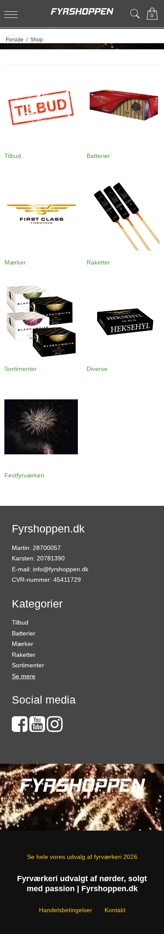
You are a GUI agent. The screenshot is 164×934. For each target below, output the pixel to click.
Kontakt (115, 910)
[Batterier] (123, 107)
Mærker (22, 643)
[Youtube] (37, 728)
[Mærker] (41, 214)
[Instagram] (55, 728)
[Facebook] (20, 728)
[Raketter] (123, 214)
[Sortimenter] (41, 320)
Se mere (23, 676)
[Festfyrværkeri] (41, 427)
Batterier (23, 633)
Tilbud (20, 622)
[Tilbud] (41, 107)
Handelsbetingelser (65, 910)
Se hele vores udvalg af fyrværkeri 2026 (82, 856)
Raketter (23, 654)
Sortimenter (28, 665)
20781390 (51, 558)
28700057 (47, 547)
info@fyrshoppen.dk (60, 569)
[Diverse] (123, 320)
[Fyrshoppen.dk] (82, 11)
